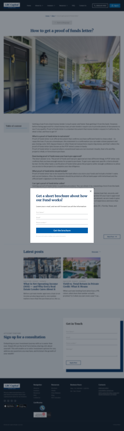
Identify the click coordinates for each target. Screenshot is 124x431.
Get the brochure (62, 230)
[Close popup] (91, 191)
